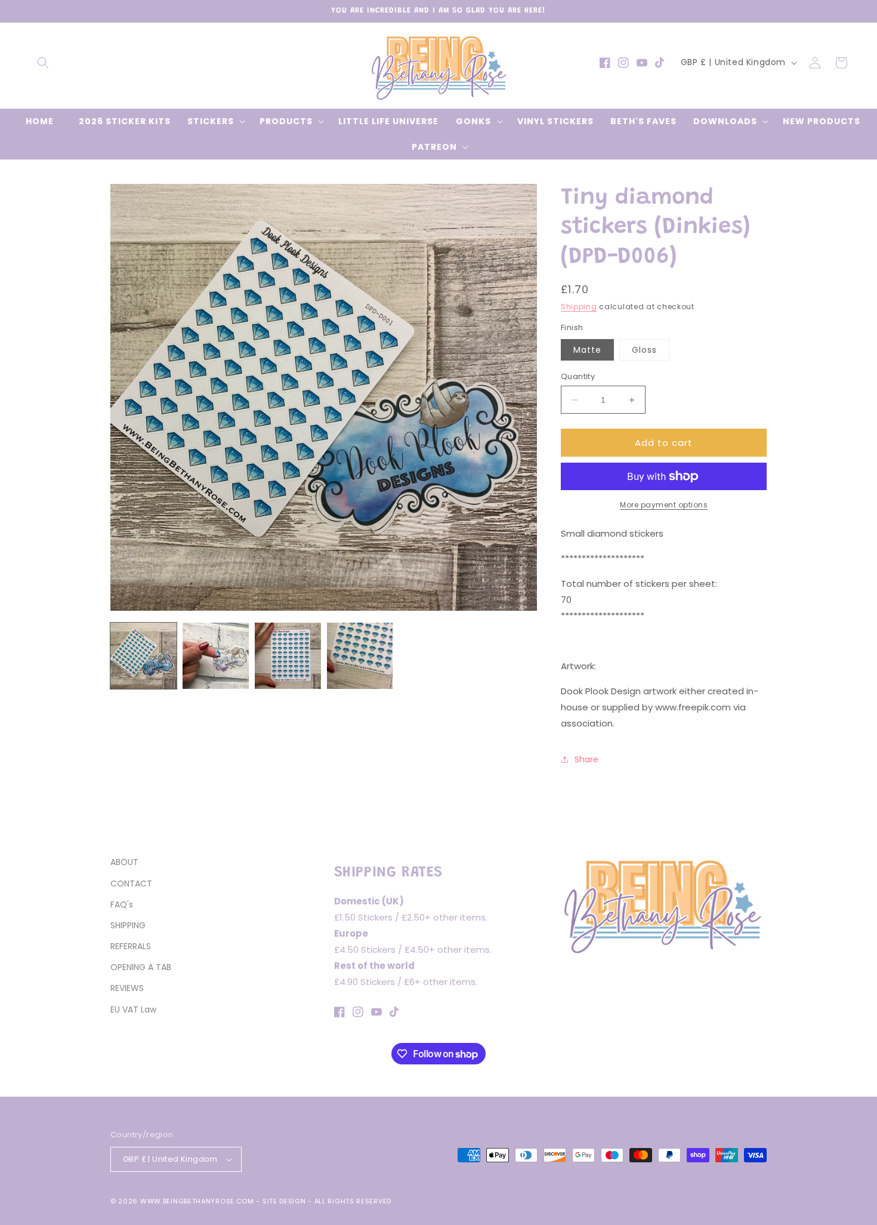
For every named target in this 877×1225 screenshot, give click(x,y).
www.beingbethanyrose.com (197, 1201)
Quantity (578, 376)
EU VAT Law (133, 1009)
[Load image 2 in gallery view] (216, 656)
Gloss (644, 350)
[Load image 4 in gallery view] (360, 656)
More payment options (664, 505)
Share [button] (586, 759)
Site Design (284, 1201)
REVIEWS (127, 988)
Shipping (579, 306)
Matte (587, 350)
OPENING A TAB (140, 967)
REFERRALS (130, 946)
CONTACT (131, 883)
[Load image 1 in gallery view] (143, 656)
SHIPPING (128, 925)
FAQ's (121, 904)
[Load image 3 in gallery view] (288, 656)
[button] (43, 63)
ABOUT (124, 862)
